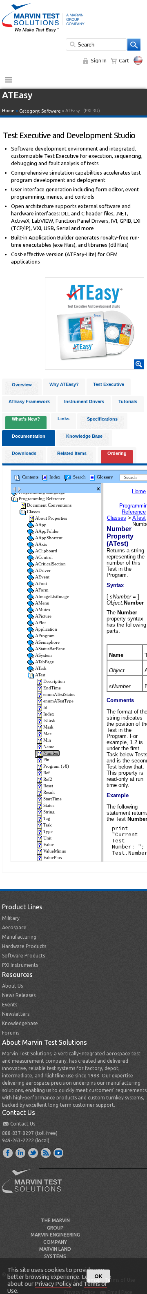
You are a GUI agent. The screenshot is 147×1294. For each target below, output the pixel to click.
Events (9, 1004)
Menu (13, 77)
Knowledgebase (20, 1023)
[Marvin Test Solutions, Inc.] (43, 32)
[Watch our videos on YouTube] (59, 1152)
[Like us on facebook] (8, 1152)
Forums (10, 1032)
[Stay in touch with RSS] (46, 1152)
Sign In (99, 60)
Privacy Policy (53, 1283)
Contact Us (22, 1123)
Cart (124, 60)
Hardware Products (24, 946)
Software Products (23, 955)
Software (51, 111)
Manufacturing (19, 936)
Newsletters (15, 1014)
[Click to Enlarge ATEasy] (94, 365)
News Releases (19, 995)
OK (98, 1276)
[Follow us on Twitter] (33, 1152)
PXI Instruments (20, 965)
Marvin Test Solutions (35, 1187)
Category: (40, 111)
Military (11, 918)
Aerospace (14, 927)
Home (8, 110)
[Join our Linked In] (21, 1152)
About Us (12, 985)
